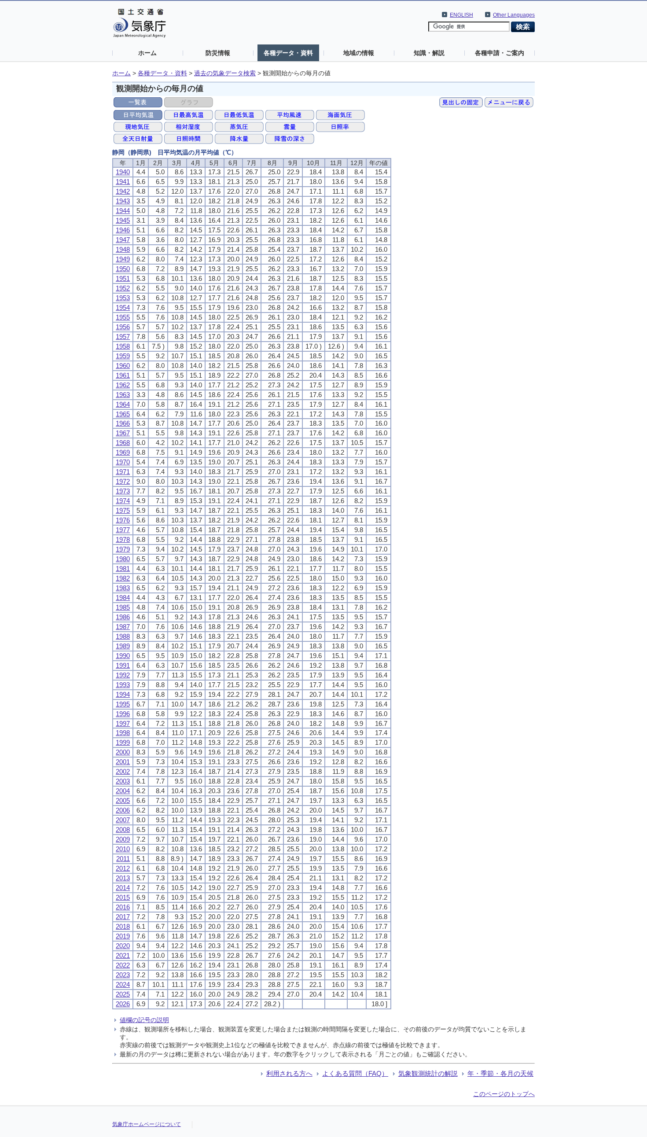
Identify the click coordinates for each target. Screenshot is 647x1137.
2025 (123, 994)
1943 (123, 201)
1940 (123, 172)
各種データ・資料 (288, 52)
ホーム (147, 52)
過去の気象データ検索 (225, 73)
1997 (123, 723)
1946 (123, 230)
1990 (123, 655)
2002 (123, 771)
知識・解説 (429, 52)
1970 (123, 462)
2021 (123, 955)
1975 (123, 510)
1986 (123, 617)
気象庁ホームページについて (146, 1124)
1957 (123, 336)
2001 (123, 761)
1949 (123, 259)
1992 (123, 675)
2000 (123, 752)
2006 (123, 810)
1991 (123, 665)
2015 (123, 897)
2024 (123, 984)
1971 (123, 471)
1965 (123, 414)
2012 (123, 868)
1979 (123, 549)
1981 (123, 568)
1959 (123, 356)
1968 (123, 442)
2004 (123, 791)
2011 (123, 858)
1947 (123, 239)
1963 (123, 394)
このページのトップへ (504, 1093)
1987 (123, 626)
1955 (123, 317)
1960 (123, 365)
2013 (123, 878)
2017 (123, 916)
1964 (123, 404)
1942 (123, 191)
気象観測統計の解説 (428, 1073)
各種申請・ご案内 (499, 52)
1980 (123, 559)
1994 (123, 694)
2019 (123, 936)
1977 (123, 530)
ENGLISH (461, 15)
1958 (123, 346)
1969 (123, 452)
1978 (123, 539)
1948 (123, 249)
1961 (123, 375)
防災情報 (218, 52)
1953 (123, 298)
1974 (123, 500)
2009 (123, 839)
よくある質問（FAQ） (355, 1073)
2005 (123, 800)
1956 (123, 327)
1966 (123, 423)
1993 (123, 684)
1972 (123, 481)
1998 (123, 732)
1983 (123, 588)
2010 (123, 849)
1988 (123, 636)
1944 (123, 210)
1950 (123, 268)
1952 (123, 288)
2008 (123, 829)
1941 (123, 181)
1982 (123, 578)
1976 (123, 520)
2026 (123, 1004)
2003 (123, 781)
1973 (123, 491)
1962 (123, 385)
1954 (123, 307)
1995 (123, 704)
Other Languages (514, 15)
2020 (123, 945)
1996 (123, 714)
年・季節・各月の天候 (500, 1073)
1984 (123, 597)
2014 (123, 887)
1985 (123, 607)
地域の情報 (358, 52)
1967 (123, 433)
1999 (123, 742)
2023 (123, 975)
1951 (123, 278)
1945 (123, 220)
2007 (123, 820)
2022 (123, 965)
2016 (123, 907)
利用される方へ (289, 1073)
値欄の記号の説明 (144, 1019)
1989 (123, 646)
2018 (123, 926)
